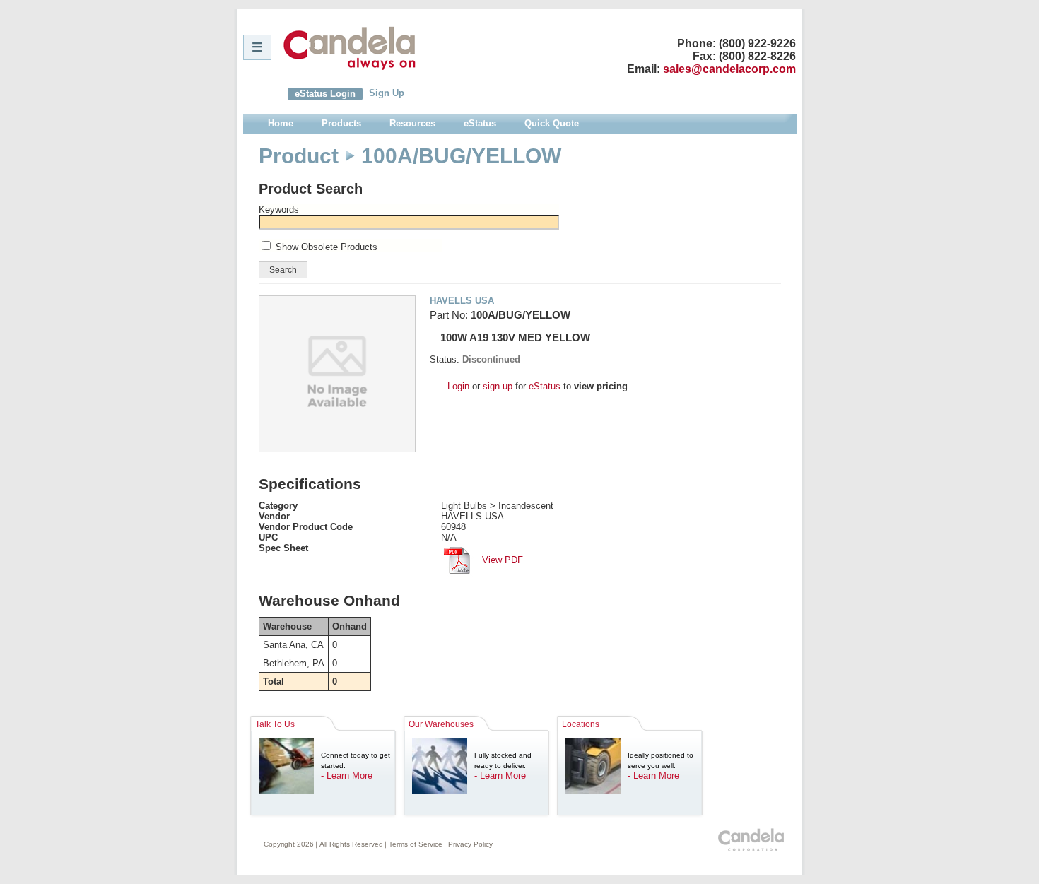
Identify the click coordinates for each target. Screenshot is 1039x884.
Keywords (279, 209)
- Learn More (346, 775)
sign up (497, 386)
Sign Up (386, 93)
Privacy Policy (470, 844)
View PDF (501, 560)
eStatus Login (325, 93)
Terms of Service (415, 844)
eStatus (544, 386)
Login (458, 386)
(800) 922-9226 (757, 43)
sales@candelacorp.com (729, 69)
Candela (349, 48)
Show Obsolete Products (326, 247)
